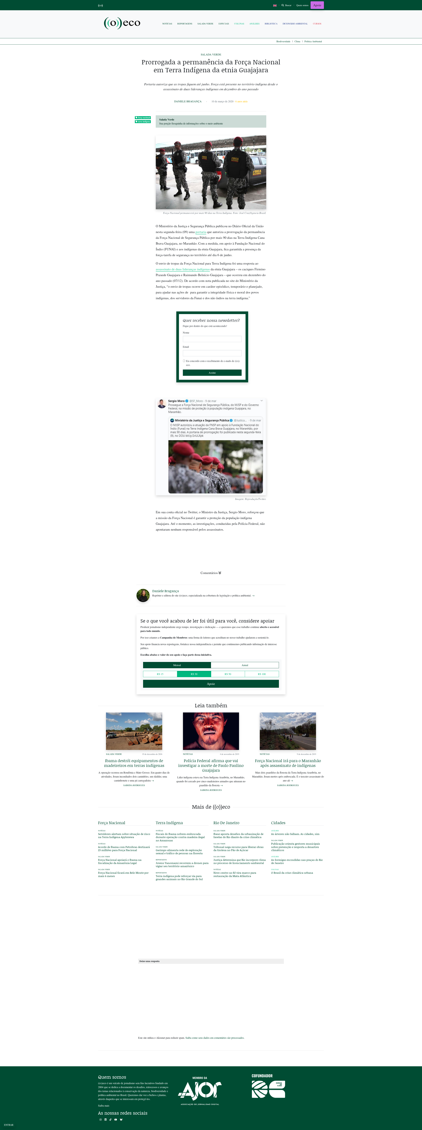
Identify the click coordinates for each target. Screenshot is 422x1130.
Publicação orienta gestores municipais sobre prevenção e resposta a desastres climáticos (295, 847)
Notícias (167, 23)
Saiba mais (103, 1105)
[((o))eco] (123, 23)
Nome (186, 332)
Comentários (209, 573)
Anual (245, 665)
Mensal (177, 665)
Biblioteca (271, 23)
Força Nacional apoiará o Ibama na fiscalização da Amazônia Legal (119, 861)
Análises (254, 23)
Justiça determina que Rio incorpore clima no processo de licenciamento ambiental (239, 861)
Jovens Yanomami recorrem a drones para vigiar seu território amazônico (182, 864)
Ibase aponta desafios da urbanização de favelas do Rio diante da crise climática (238, 835)
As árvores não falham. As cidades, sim (295, 834)
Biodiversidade (283, 41)
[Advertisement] (297, 426)
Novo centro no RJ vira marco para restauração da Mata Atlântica (234, 874)
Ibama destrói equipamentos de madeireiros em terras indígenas (134, 763)
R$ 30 (194, 674)
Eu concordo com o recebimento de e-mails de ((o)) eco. (213, 363)
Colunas (239, 23)
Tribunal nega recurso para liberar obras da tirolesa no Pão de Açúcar (238, 848)
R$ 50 (228, 674)
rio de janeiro (226, 822)
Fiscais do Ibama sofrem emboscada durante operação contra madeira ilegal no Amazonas (180, 837)
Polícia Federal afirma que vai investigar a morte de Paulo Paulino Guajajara (211, 765)
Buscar (288, 5)
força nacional (144, 117)
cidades (278, 822)
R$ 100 (262, 674)
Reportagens (184, 23)
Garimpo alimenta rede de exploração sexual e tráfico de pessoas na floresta (179, 851)
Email (186, 346)
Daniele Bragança (188, 101)
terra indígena (144, 121)
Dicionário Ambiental (295, 23)
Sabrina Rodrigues (134, 785)
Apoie (317, 5)
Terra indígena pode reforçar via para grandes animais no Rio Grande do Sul (179, 877)
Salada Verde (205, 23)
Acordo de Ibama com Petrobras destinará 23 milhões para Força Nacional (124, 848)
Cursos (317, 23)
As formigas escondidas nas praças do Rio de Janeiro (297, 861)
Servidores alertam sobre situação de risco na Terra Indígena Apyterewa (124, 835)
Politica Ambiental (313, 41)
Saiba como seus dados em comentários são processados (214, 1037)
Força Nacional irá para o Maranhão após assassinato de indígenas (288, 763)
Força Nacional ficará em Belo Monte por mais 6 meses (123, 874)
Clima (297, 41)
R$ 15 (160, 674)
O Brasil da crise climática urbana (292, 873)
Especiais (224, 23)
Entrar (8, 1124)
